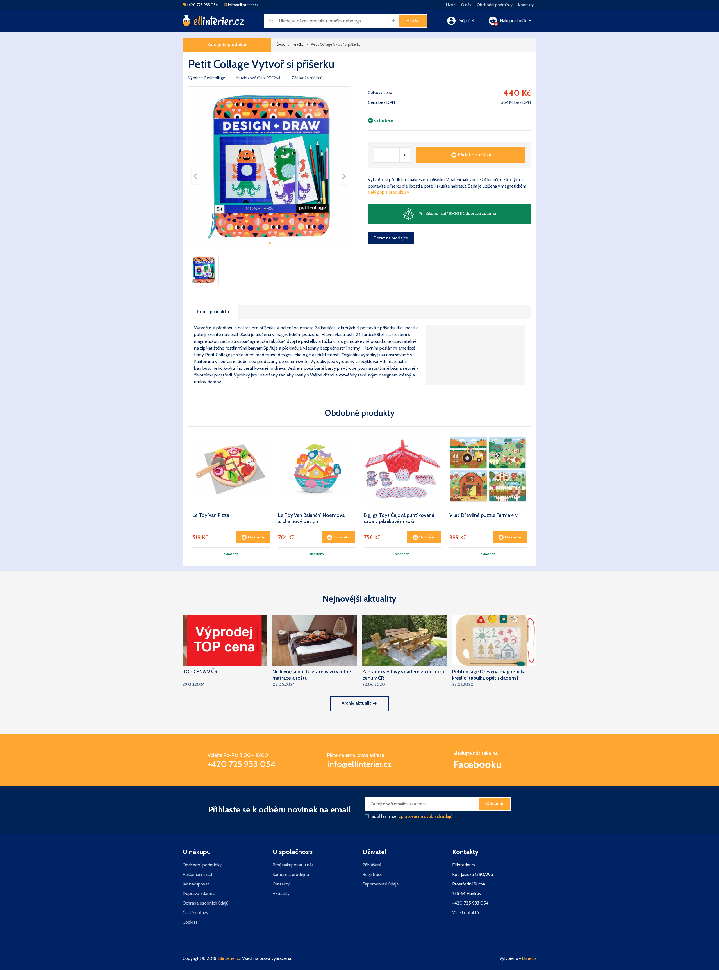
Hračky (298, 44)
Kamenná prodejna (290, 874)
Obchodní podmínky (495, 4)
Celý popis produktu (387, 192)
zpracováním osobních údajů (425, 816)
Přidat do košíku (474, 155)
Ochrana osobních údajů (205, 903)
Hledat (413, 20)
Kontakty (526, 4)
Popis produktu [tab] (213, 311)
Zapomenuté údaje (380, 884)
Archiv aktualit (356, 703)
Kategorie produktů (226, 44)
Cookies (190, 922)
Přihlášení (371, 865)
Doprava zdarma (199, 893)
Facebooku (477, 764)
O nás (466, 4)
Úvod (451, 4)
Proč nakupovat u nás (293, 865)
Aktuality (281, 893)
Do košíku (256, 537)
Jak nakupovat (196, 884)
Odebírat (494, 803)
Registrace (372, 874)
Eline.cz (529, 958)
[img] (393, 20)
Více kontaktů (465, 912)
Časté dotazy (195, 912)
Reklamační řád (197, 874)
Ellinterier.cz (229, 958)
